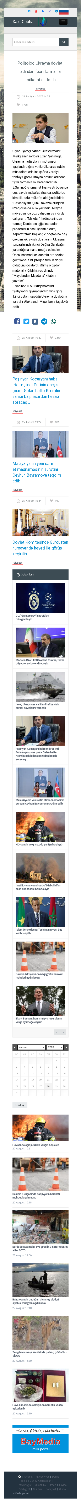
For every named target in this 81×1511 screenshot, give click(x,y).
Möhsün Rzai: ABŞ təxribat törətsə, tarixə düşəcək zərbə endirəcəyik (40, 662)
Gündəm (38, 1489)
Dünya (55, 1476)
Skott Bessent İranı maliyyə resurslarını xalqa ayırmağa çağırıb (39, 1020)
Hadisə (23, 1480)
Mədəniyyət (25, 1485)
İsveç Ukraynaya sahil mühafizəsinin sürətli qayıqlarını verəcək (37, 706)
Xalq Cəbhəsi (24, 21)
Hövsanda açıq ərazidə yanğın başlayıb (39, 844)
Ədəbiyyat (24, 1489)
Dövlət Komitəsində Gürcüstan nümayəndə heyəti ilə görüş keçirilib (40, 548)
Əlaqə (62, 1489)
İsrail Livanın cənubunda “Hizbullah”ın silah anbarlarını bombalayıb (38, 887)
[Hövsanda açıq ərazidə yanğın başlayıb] (40, 1128)
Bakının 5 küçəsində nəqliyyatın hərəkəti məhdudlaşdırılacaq (39, 976)
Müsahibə (40, 1485)
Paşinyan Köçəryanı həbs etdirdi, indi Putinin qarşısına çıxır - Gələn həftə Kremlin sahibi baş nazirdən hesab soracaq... (38, 391)
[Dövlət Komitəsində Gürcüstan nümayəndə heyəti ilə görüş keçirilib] (40, 524)
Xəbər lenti (27, 574)
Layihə (62, 1485)
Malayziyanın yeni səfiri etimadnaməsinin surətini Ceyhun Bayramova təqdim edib (36, 472)
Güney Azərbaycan (40, 1480)
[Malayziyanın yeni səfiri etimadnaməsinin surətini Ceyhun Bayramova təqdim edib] (40, 446)
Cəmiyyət (51, 1489)
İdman (52, 1485)
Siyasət (40, 88)
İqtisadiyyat (42, 1476)
